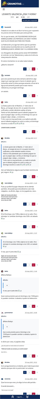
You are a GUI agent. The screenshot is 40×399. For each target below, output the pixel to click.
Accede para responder (30, 20)
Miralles (7, 138)
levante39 (8, 27)
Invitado (7, 75)
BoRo (6, 210)
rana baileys (8, 183)
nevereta (7, 379)
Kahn (6, 102)
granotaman (9, 312)
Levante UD (5, 17)
